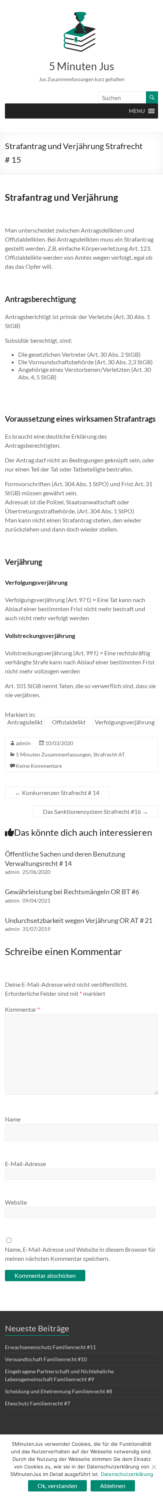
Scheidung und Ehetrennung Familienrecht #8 (58, 1391)
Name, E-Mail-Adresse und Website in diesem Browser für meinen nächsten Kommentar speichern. (80, 1254)
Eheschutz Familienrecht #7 (37, 1403)
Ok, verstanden (57, 1485)
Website (16, 1202)
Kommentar (22, 1009)
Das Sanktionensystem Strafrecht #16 (95, 811)
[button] (137, 111)
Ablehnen (112, 1485)
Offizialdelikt (69, 722)
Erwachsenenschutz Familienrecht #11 (50, 1347)
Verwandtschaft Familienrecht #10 (46, 1359)
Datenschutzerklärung (127, 1474)
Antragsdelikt (25, 722)
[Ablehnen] (153, 1467)
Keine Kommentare (39, 766)
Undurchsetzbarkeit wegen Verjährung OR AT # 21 (78, 920)
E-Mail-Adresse (25, 1163)
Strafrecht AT (109, 754)
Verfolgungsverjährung (125, 722)
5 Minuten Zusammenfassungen (53, 754)
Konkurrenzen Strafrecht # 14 (57, 792)
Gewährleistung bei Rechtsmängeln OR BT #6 (72, 891)
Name (12, 1119)
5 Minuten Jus (81, 66)
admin (23, 743)
